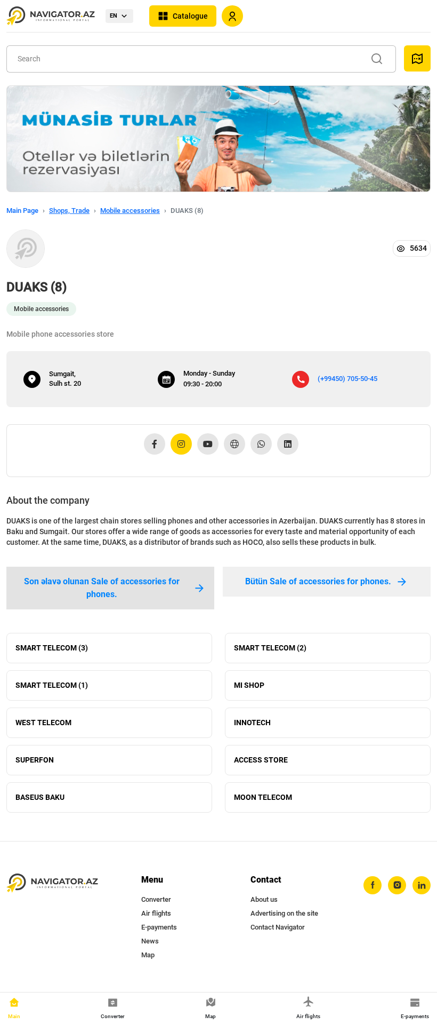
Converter (156, 899)
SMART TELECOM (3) (51, 648)
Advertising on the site (284, 913)
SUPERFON (34, 760)
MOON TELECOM (263, 797)
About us (264, 899)
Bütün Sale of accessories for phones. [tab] (318, 581)
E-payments (159, 927)
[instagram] (397, 885)
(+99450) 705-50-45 (347, 379)
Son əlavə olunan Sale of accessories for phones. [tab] (102, 587)
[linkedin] (421, 885)
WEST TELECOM (43, 722)
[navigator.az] (52, 883)
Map (148, 955)
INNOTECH (252, 722)
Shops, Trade (69, 211)
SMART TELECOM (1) (51, 685)
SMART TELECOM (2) (270, 648)
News (150, 941)
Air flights (156, 913)
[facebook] (372, 885)
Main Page (22, 211)
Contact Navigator (277, 927)
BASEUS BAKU (39, 797)
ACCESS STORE (261, 760)
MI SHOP (249, 685)
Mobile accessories (130, 211)
